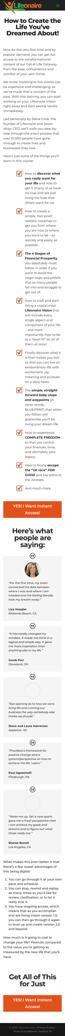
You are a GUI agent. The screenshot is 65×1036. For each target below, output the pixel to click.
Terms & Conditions (25, 1031)
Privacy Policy (45, 1027)
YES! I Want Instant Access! (32, 509)
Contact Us (45, 1031)
